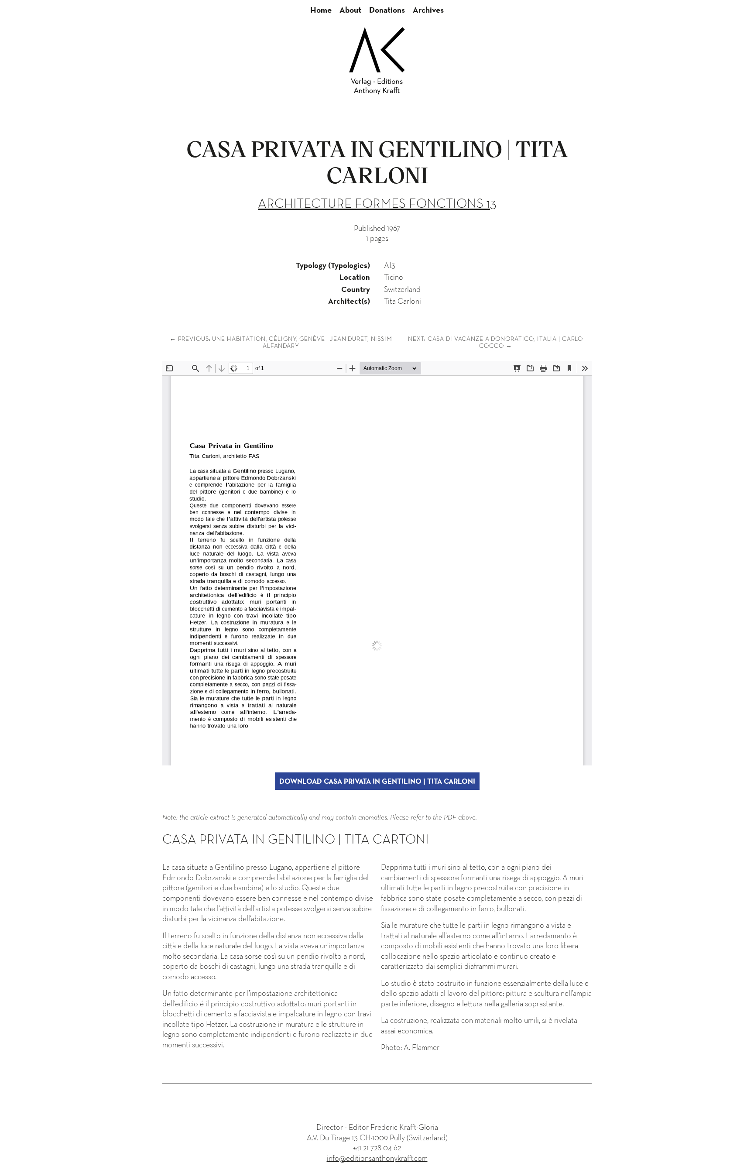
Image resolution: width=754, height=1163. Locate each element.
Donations (387, 9)
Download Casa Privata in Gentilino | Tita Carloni (377, 781)
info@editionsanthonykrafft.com (377, 1158)
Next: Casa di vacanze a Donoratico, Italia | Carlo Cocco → (495, 342)
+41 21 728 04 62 (377, 1147)
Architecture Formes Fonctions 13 (377, 203)
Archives (428, 9)
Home (321, 9)
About (350, 9)
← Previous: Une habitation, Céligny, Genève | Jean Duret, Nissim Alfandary (281, 342)
